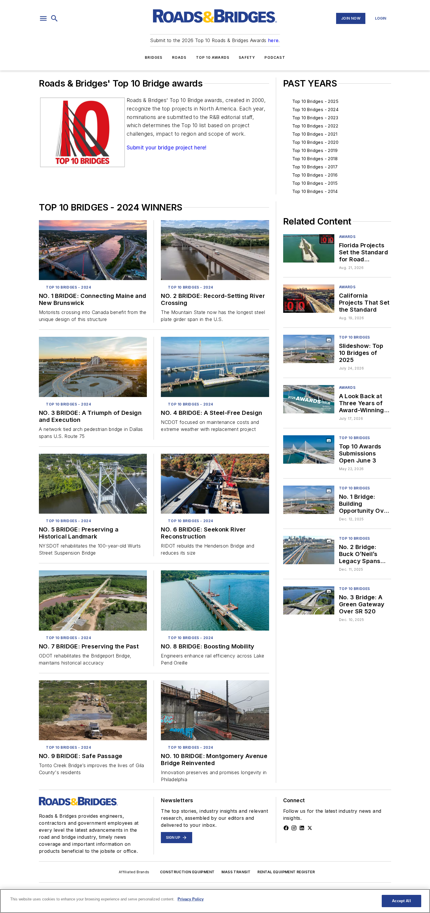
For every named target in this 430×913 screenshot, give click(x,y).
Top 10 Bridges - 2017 (315, 166)
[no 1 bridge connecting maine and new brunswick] (93, 250)
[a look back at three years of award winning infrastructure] (308, 399)
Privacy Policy (191, 899)
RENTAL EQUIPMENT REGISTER (286, 872)
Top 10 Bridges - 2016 (315, 174)
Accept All (401, 901)
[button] (43, 18)
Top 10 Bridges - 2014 (315, 191)
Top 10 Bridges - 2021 (314, 134)
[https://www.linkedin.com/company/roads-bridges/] (302, 828)
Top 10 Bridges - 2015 (315, 183)
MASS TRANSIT (235, 872)
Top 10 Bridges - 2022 (315, 125)
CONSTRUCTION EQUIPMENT (187, 872)
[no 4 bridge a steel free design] (215, 367)
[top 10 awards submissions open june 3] (308, 449)
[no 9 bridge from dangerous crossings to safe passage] (93, 710)
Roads (179, 57)
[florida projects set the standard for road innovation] (308, 248)
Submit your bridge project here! (167, 147)
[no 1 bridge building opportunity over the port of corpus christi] (308, 500)
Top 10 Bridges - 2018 (315, 158)
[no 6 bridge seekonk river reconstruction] (215, 484)
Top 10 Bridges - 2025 (315, 101)
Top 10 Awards (213, 57)
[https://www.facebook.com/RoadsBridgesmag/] (286, 828)
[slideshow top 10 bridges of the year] (308, 349)
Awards (347, 236)
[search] (54, 18)
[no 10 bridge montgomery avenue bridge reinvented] (215, 710)
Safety (247, 57)
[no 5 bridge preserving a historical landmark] (93, 484)
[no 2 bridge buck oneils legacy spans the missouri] (308, 550)
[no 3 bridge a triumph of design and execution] (93, 367)
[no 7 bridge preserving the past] (93, 600)
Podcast (274, 57)
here (273, 40)
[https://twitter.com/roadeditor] (310, 828)
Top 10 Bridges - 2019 (315, 150)
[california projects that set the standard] (308, 298)
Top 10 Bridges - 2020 (315, 142)
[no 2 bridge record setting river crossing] (215, 250)
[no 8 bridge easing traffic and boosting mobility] (215, 600)
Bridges (153, 57)
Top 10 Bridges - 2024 (315, 109)
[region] (215, 901)
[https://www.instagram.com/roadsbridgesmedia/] (294, 828)
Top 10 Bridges (354, 337)
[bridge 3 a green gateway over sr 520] (308, 600)
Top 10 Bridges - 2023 (315, 117)
